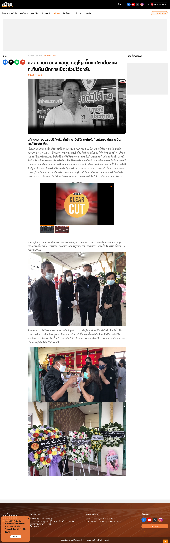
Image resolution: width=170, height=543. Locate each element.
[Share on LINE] (16, 62)
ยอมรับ (15, 536)
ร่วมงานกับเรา (155, 526)
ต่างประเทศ (67, 13)
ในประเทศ (46, 13)
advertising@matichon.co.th (102, 518)
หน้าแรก (31, 55)
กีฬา (77, 13)
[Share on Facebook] (5, 62)
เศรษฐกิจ (34, 13)
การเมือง (23, 13)
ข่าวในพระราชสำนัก (9, 13)
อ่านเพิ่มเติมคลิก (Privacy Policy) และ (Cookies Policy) (15, 529)
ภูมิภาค (57, 13)
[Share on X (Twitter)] (11, 62)
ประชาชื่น (87, 13)
